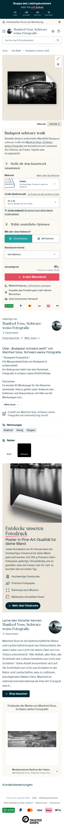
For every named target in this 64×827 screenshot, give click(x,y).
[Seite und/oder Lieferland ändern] (59, 22)
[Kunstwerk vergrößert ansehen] (58, 58)
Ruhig (20, 430)
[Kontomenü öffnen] (53, 31)
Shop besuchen (11, 338)
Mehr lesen (31, 338)
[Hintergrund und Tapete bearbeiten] (58, 64)
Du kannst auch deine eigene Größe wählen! (29, 212)
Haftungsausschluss (48, 798)
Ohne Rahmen (20, 238)
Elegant (31, 430)
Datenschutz (41, 803)
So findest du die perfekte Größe (43, 194)
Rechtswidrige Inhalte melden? (18, 803)
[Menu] (4, 31)
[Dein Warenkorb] (59, 31)
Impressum (54, 803)
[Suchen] (58, 40)
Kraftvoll (8, 430)
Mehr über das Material (48, 175)
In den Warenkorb (34, 277)
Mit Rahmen (48, 238)
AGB (34, 798)
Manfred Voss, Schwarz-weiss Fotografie (31, 31)
